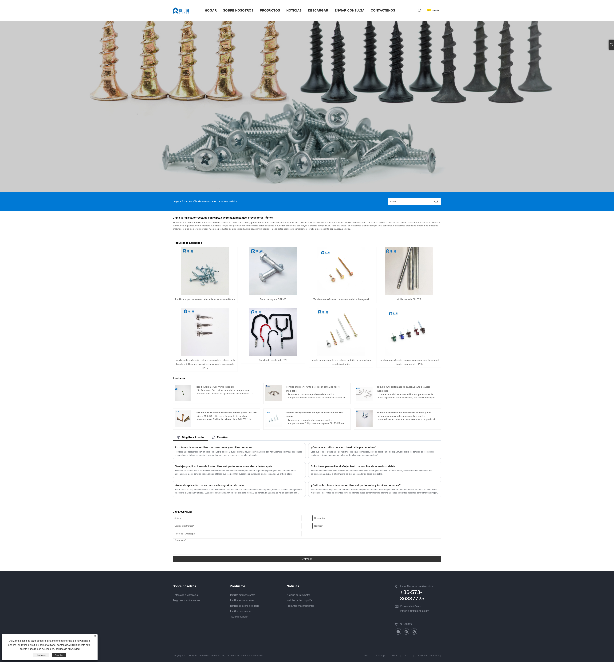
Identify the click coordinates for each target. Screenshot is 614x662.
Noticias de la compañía (299, 600)
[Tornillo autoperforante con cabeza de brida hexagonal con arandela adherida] (341, 355)
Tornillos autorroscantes (242, 600)
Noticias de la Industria (298, 595)
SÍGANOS (406, 624)
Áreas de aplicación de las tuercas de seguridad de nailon (210, 485)
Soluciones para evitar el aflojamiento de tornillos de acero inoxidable (353, 466)
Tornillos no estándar (240, 611)
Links (365, 655)
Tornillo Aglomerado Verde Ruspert (215, 386)
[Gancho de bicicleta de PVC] (273, 355)
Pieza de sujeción (239, 616)
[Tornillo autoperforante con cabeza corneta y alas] (364, 426)
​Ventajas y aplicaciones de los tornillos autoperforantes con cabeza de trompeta (223, 466)
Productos (186, 201)
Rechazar (41, 655)
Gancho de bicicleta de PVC (273, 360)
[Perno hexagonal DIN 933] (273, 294)
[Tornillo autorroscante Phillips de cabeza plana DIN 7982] (183, 426)
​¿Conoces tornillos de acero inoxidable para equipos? (344, 447)
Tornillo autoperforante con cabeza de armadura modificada (205, 299)
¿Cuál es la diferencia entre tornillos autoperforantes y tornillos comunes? (356, 485)
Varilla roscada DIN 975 (409, 299)
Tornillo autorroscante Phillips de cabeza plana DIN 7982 (226, 412)
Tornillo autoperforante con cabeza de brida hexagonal (341, 299)
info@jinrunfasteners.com (414, 611)
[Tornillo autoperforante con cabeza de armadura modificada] (205, 294)
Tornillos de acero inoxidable (244, 605)
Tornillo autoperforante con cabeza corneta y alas (404, 412)
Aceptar (59, 655)
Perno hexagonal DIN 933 (273, 299)
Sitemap (380, 655)
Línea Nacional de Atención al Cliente (417, 587)
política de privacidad (428, 655)
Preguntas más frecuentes (186, 600)
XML (407, 655)
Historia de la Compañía (185, 595)
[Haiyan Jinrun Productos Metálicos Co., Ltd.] (181, 17)
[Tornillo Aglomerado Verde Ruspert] (183, 400)
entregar (307, 559)
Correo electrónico (410, 606)
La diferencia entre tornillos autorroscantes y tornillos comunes (213, 447)
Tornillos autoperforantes (242, 595)
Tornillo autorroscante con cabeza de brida (215, 201)
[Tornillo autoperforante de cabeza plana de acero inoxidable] (273, 400)
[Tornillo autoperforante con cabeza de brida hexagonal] (341, 294)
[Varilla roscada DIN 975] (409, 294)
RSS (394, 655)
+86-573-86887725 (412, 595)
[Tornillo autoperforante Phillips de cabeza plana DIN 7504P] (273, 426)
